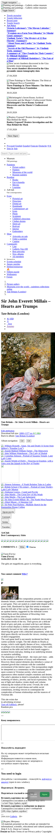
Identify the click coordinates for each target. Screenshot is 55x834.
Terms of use (22, 831)
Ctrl (22, 441)
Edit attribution (7, 431)
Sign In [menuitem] (10, 148)
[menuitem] (49, 146)
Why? (25, 574)
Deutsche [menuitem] (42, 146)
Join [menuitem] (15, 148)
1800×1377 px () (30, 433)
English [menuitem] (18, 146)
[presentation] (30, 329)
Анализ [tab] (10, 326)
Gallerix (13, 816)
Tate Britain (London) (25, 436)
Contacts (25, 829)
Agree (44, 794)
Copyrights (46, 831)
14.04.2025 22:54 (9, 559)
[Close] (29, 154)
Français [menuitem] (34, 146)
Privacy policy (35, 831)
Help (3, 829)
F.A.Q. (9, 829)
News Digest (13, 136)
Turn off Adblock (9, 704)
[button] (14, 15)
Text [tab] (9, 324)
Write (22, 547)
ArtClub (14, 191)
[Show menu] (19, 3)
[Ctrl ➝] (26, 484)
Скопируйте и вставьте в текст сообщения (21, 808)
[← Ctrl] (27, 463)
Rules (13, 831)
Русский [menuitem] (11, 146)
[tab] (10, 319)
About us (17, 829)
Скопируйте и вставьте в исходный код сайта (23, 800)
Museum (12, 159)
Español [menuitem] (26, 146)
